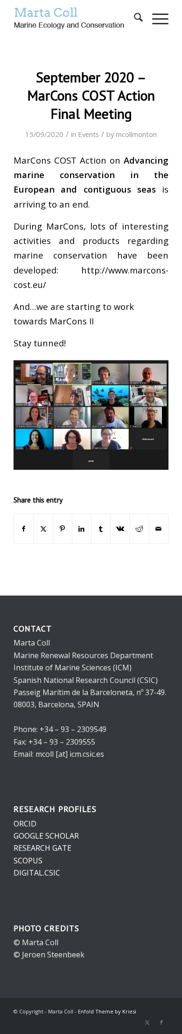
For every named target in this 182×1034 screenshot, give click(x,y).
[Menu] (155, 18)
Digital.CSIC (37, 873)
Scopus (28, 860)
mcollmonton (136, 134)
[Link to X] (147, 1022)
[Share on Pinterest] (62, 528)
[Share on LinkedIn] (81, 528)
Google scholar (46, 836)
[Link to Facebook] (161, 1022)
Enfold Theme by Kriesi (107, 1011)
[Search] (134, 18)
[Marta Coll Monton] (75, 18)
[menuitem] (134, 18)
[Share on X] (43, 528)
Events (88, 134)
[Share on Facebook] (23, 528)
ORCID (25, 824)
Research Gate (42, 848)
